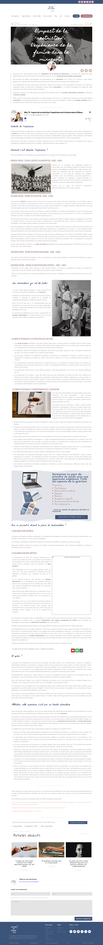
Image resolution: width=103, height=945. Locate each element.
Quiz (60, 16)
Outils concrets (87, 16)
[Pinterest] (92, 2)
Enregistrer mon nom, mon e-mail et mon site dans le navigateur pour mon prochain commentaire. (30, 897)
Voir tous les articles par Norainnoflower (29, 881)
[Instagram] (82, 2)
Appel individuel (26, 16)
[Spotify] (87, 2)
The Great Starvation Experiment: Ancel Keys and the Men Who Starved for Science (39, 808)
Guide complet (37, 16)
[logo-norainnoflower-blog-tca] (14, 929)
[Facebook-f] (79, 2)
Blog (56, 16)
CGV (69, 943)
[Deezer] (90, 2)
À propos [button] (67, 16)
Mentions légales (34, 943)
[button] (82, 70)
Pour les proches (47, 16)
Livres (76, 16)
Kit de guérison (15, 16)
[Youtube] (85, 2)
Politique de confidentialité (51, 943)
